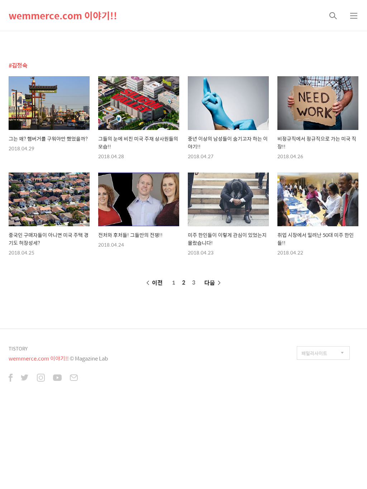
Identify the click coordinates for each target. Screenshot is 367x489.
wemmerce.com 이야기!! (63, 15)
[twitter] (25, 378)
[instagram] (41, 378)
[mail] (74, 378)
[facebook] (11, 378)
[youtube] (57, 378)
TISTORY (18, 348)
